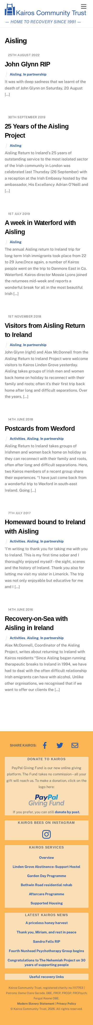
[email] (75, 745)
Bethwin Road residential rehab (46, 885)
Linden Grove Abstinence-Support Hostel (46, 867)
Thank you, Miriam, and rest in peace (46, 932)
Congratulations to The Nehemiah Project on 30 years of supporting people (46, 962)
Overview (46, 857)
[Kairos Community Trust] (45, 14)
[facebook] (45, 745)
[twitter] (60, 745)
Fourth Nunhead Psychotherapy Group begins (46, 951)
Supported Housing (47, 903)
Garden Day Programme (46, 876)
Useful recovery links (46, 977)
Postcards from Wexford (40, 428)
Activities (17, 438)
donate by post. (67, 812)
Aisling (15, 74)
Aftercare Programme (46, 894)
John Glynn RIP (27, 64)
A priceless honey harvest (47, 923)
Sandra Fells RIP (46, 941)
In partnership (34, 74)
